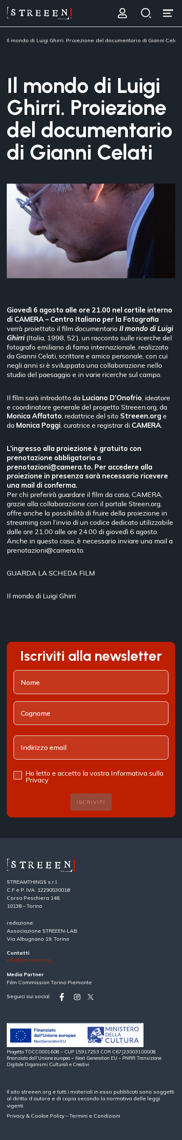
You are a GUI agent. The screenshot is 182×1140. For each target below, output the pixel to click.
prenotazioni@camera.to (49, 467)
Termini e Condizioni (94, 1116)
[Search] (146, 13)
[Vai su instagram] (79, 997)
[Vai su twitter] (92, 997)
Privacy (16, 1116)
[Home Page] (39, 13)
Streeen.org (139, 407)
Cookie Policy (47, 1116)
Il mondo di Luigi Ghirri (41, 596)
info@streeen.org (29, 960)
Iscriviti (91, 802)
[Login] (122, 13)
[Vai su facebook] (65, 997)
